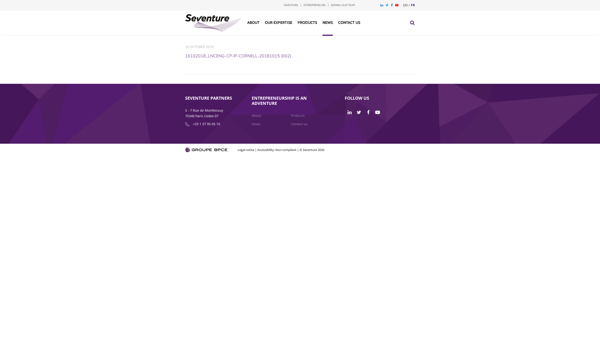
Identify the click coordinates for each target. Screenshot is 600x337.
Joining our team (343, 5)
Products (307, 22)
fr (413, 5)
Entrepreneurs (315, 5)
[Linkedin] (381, 5)
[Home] (213, 30)
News (327, 22)
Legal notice (246, 150)
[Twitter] (387, 5)
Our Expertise (278, 22)
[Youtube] (396, 5)
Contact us (349, 22)
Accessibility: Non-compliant (276, 150)
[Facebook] (392, 5)
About (253, 22)
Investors (291, 5)
